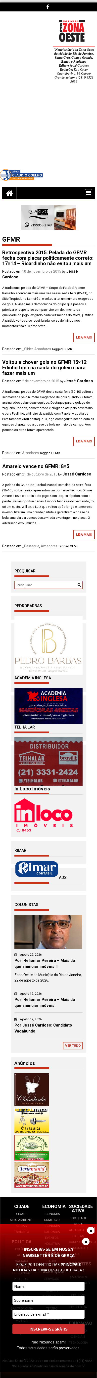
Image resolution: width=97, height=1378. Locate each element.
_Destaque (30, 546)
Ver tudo (73, 1045)
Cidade (21, 1214)
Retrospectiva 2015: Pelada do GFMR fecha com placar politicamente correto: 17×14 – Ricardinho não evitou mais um (48, 258)
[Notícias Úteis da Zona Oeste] (9, 193)
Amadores (42, 349)
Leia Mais (84, 337)
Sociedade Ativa (78, 1221)
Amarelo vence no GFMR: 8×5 (35, 466)
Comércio (52, 1220)
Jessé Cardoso (78, 381)
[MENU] (88, 192)
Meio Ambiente (21, 1220)
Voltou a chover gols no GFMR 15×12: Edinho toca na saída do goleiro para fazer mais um (45, 367)
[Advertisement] (48, 130)
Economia (52, 1214)
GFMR (67, 349)
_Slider (27, 349)
